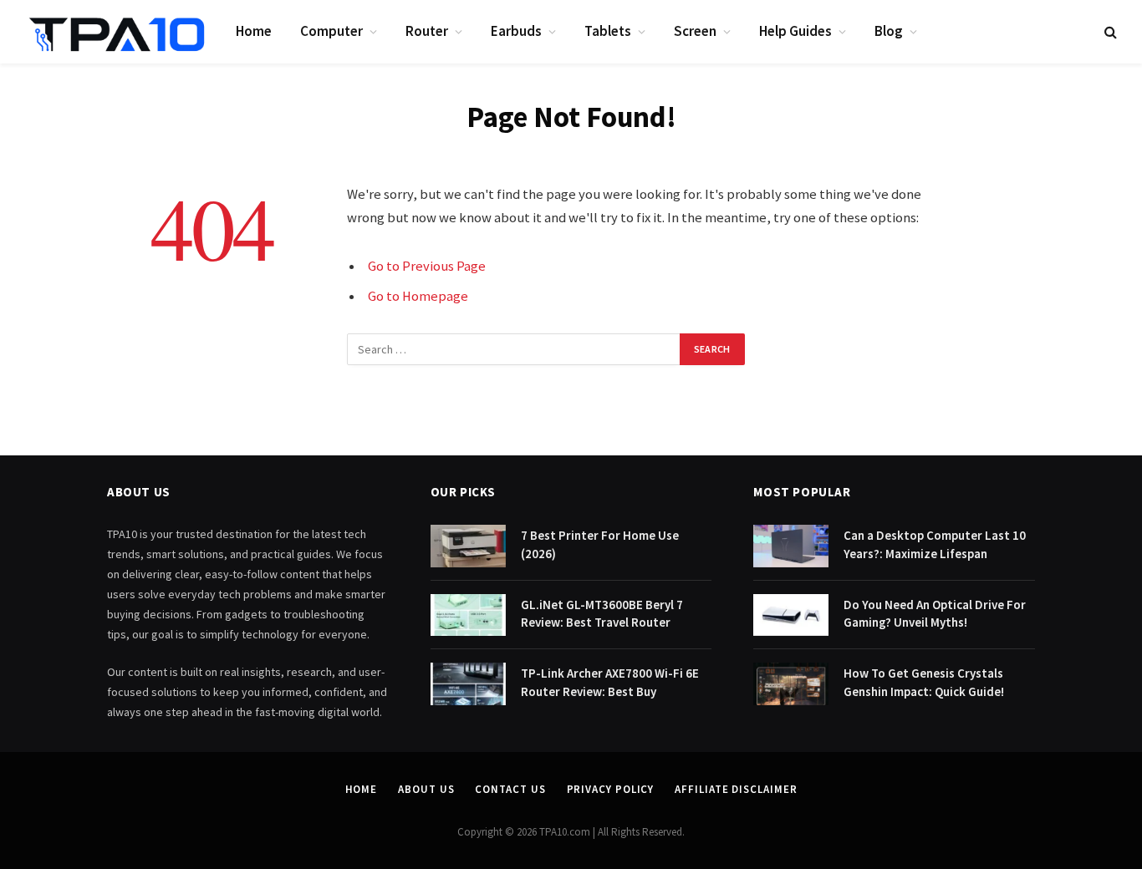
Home (254, 31)
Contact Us (510, 789)
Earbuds (516, 31)
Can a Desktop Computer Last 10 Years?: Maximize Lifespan (935, 544)
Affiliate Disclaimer (736, 789)
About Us (426, 789)
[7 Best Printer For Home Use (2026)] (468, 546)
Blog (888, 31)
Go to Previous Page (427, 266)
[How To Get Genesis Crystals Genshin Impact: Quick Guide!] (790, 684)
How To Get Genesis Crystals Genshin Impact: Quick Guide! (924, 682)
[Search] (1109, 32)
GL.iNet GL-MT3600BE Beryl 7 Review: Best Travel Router (602, 613)
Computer (331, 31)
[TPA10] (117, 32)
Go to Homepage (418, 296)
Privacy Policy (611, 789)
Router (426, 31)
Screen (695, 31)
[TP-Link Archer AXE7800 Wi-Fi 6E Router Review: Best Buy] (468, 684)
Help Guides (795, 31)
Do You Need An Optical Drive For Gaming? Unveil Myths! (935, 613)
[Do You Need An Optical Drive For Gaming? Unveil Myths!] (790, 615)
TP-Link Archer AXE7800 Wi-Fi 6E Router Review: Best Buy (610, 682)
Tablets (607, 31)
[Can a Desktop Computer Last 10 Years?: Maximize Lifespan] (790, 546)
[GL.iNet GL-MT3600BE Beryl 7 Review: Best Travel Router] (468, 615)
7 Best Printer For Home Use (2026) (600, 544)
